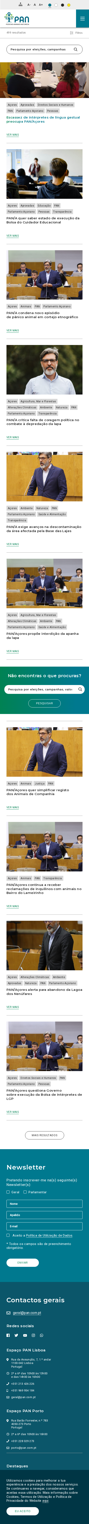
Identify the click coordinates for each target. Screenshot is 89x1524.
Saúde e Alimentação (52, 514)
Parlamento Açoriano (29, 110)
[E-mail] (44, 1226)
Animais (26, 306)
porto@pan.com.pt (23, 1447)
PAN (10, 110)
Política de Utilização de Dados (49, 1235)
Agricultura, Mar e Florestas (38, 401)
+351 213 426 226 (22, 1383)
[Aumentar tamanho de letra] (41, 4)
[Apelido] (44, 1215)
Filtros (79, 32)
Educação (44, 205)
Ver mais (12, 134)
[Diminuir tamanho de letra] (29, 4)
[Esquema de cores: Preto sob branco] (56, 5)
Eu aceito (22, 1511)
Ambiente (46, 407)
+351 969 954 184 (22, 1390)
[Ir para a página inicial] (16, 18)
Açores (12, 104)
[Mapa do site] (20, 4)
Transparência (62, 211)
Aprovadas (27, 104)
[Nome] (44, 1204)
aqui (45, 1501)
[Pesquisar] (75, 49)
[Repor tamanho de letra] (35, 4)
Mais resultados (44, 1135)
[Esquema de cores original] (49, 5)
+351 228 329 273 (22, 1441)
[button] (82, 18)
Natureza (62, 407)
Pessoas (52, 110)
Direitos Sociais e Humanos (55, 104)
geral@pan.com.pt (27, 1313)
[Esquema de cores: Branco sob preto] (62, 5)
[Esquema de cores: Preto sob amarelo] (68, 5)
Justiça (39, 783)
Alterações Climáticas (22, 407)
